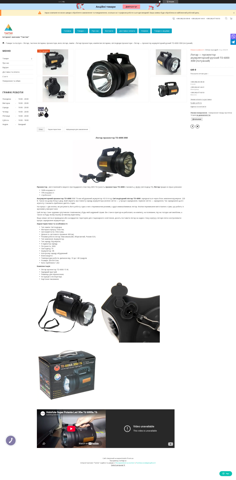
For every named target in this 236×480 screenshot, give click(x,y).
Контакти (109, 31)
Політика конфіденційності (146, 463)
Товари (80, 31)
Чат (227, 474)
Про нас (95, 31)
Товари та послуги (14, 43)
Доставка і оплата (127, 31)
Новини (144, 31)
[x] (197, 126)
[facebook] (192, 126)
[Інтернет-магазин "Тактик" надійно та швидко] (8, 29)
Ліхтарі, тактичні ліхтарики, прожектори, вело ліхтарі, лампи (48, 43)
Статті (5, 76)
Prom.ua (130, 458)
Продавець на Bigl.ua (118, 461)
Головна (67, 31)
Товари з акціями (161, 31)
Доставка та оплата (10, 72)
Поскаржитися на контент (125, 463)
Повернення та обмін (11, 81)
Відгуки (5, 67)
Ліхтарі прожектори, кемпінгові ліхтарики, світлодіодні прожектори (104, 43)
